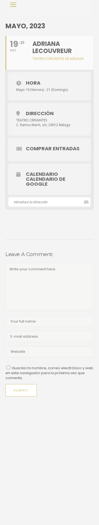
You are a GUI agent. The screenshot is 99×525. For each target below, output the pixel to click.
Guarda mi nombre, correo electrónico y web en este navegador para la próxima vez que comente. (49, 372)
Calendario (42, 174)
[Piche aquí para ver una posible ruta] (86, 202)
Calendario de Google (45, 182)
